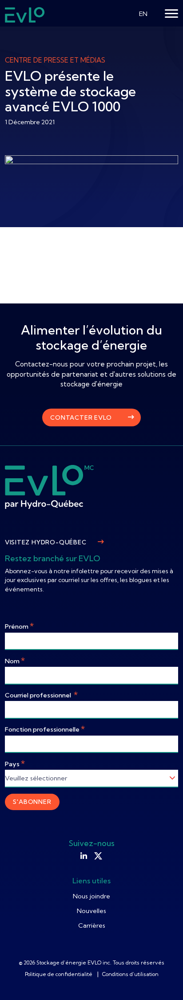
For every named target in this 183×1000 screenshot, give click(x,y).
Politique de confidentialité (59, 974)
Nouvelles (91, 911)
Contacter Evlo (80, 417)
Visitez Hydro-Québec (46, 542)
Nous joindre (91, 896)
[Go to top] (163, 980)
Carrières (91, 925)
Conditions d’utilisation (130, 974)
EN (143, 14)
